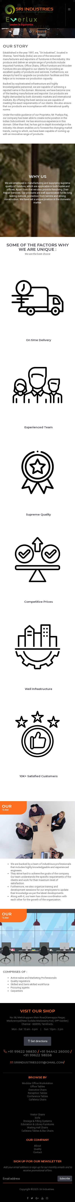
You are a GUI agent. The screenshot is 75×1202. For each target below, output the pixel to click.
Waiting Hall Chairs (37, 1127)
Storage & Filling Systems (37, 1121)
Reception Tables (37, 1093)
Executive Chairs (38, 1089)
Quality (37, 1149)
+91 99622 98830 (22, 1051)
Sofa (37, 1117)
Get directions (39, 1041)
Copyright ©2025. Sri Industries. (36, 1189)
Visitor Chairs (37, 1114)
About (37, 1145)
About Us (41, 31)
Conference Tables (37, 1096)
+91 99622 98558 (37, 1055)
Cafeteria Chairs (37, 1099)
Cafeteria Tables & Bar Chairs (37, 1130)
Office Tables (37, 1086)
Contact (37, 1152)
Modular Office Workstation (37, 1083)
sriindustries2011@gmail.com (38, 1062)
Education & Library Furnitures (37, 1124)
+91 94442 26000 (54, 1051)
